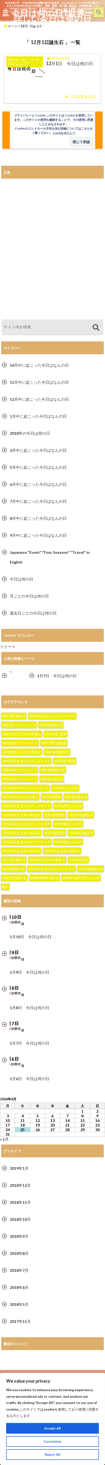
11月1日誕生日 (51, 779)
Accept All (52, 1428)
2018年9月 (19, 1236)
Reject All (52, 1454)
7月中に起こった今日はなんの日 (38, 501)
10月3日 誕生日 (14, 716)
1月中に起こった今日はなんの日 (38, 416)
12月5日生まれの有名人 (47, 860)
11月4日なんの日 (65, 788)
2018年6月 (19, 1287)
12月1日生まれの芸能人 (62, 851)
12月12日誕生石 (14, 878)
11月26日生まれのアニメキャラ (26, 842)
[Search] (95, 327)
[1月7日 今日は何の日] (11, 672)
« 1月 (4, 1139)
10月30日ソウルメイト (19, 779)
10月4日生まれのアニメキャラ (52, 716)
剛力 (5, 887)
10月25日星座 (64, 761)
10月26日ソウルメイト (19, 770)
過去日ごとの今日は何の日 (33, 613)
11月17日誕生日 (80, 815)
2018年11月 (20, 1202)
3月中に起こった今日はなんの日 (38, 450)
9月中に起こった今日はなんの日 (38, 535)
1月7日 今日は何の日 (57, 675)
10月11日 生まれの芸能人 (21, 734)
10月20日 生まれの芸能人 (21, 752)
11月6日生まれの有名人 (20, 797)
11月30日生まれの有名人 (21, 851)
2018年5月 (19, 1304)
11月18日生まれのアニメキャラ (26, 824)
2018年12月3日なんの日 (81, 878)
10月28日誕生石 (52, 770)
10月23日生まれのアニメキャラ (26, 761)
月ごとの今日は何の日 (29, 596)
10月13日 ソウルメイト (20, 743)
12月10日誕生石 (90, 869)
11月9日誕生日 (75, 797)
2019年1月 (19, 1168)
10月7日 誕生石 (51, 725)
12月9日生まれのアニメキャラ (51, 869)
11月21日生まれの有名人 (21, 833)
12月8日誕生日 (13, 869)
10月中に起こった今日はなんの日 (39, 365)
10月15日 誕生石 (54, 743)
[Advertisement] (52, 249)
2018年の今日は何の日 (30, 433)
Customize (52, 1441)
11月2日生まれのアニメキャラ (25, 788)
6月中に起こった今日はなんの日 (38, 484)
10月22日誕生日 (56, 752)
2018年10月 (20, 1219)
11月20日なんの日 (68, 824)
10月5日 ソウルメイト (19, 725)
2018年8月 (19, 1253)
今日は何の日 (21, 579)
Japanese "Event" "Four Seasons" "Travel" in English (50, 557)
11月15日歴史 (54, 815)
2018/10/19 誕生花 (44, 878)
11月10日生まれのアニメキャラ (26, 806)
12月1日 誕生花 (14, 860)
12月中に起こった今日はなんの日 (39, 399)
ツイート (8, 646)
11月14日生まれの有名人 (21, 815)
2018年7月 (19, 1270)
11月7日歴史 (51, 797)
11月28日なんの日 (68, 842)
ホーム (12, 26)
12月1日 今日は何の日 (69, 63)
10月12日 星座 (55, 734)
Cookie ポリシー (64, 133)
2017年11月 (20, 1321)
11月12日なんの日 (68, 806)
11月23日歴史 (54, 833)
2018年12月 (20, 1185)
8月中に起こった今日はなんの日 (38, 518)
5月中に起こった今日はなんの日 (38, 467)
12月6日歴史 (78, 860)
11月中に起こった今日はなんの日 (39, 382)
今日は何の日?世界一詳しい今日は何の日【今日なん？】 (52, 18)
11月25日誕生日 (80, 833)
